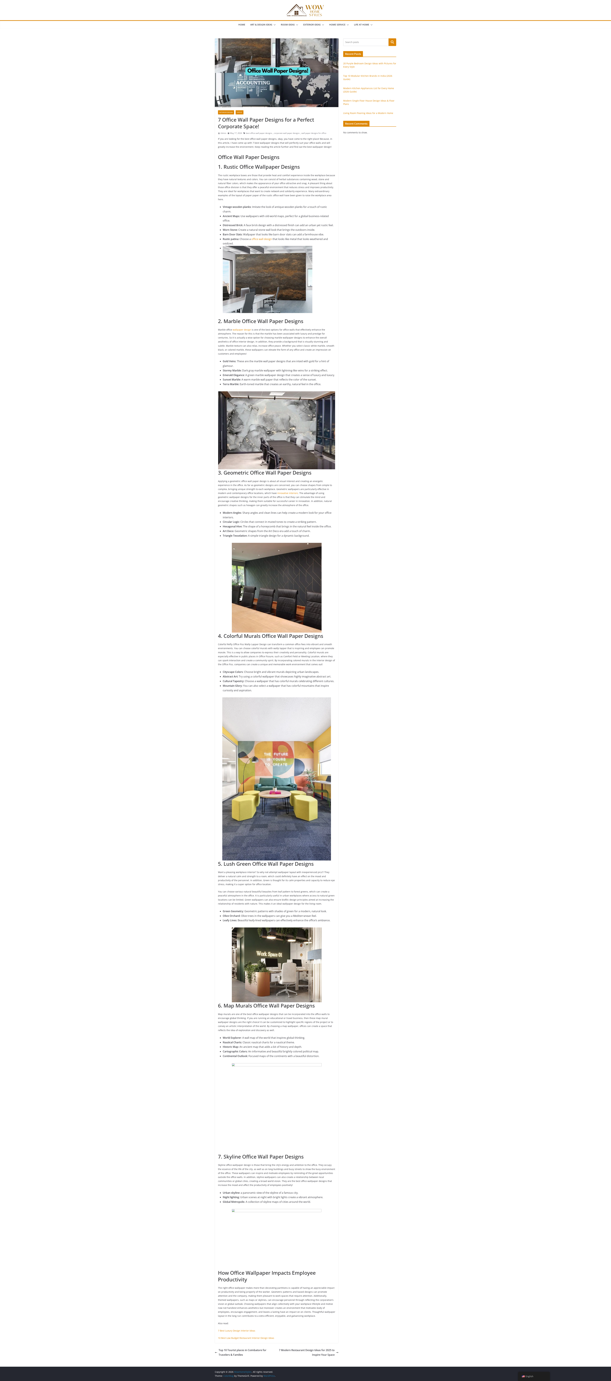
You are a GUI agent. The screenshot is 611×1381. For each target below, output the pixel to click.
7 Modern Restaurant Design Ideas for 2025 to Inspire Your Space (307, 1352)
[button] (274, 24)
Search (392, 42)
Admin (223, 133)
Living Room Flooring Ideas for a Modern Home (368, 113)
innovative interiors (287, 493)
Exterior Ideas (312, 24)
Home (241, 24)
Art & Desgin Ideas (261, 24)
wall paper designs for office (313, 133)
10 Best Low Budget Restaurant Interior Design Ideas (246, 1337)
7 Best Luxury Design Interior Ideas (236, 1330)
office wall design (261, 239)
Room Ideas (288, 24)
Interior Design (226, 112)
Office (239, 112)
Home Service (337, 24)
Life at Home (361, 24)
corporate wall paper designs (287, 133)
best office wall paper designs (259, 133)
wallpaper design (242, 329)
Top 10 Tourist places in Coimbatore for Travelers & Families (242, 1352)
